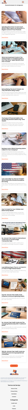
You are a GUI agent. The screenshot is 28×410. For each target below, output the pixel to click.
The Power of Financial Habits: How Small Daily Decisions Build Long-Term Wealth (13, 119)
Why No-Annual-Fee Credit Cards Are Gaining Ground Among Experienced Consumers (13, 353)
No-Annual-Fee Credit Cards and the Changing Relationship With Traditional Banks (14, 324)
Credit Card (14, 403)
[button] (23, 2)
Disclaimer (14, 394)
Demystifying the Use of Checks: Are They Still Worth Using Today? (13, 89)
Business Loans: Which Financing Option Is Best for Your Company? (14, 149)
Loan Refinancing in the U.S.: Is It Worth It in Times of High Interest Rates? (14, 267)
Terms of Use (14, 388)
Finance (14, 408)
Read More (5, 37)
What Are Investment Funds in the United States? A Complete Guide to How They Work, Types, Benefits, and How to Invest (13, 59)
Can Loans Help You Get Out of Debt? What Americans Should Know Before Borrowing (13, 180)
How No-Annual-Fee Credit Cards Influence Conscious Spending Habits (13, 295)
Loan (14, 406)
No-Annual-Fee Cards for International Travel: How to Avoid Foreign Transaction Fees (14, 239)
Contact (14, 396)
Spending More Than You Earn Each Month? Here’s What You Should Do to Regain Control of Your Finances (13, 28)
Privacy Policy (14, 391)
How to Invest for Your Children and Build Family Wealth (12, 209)
